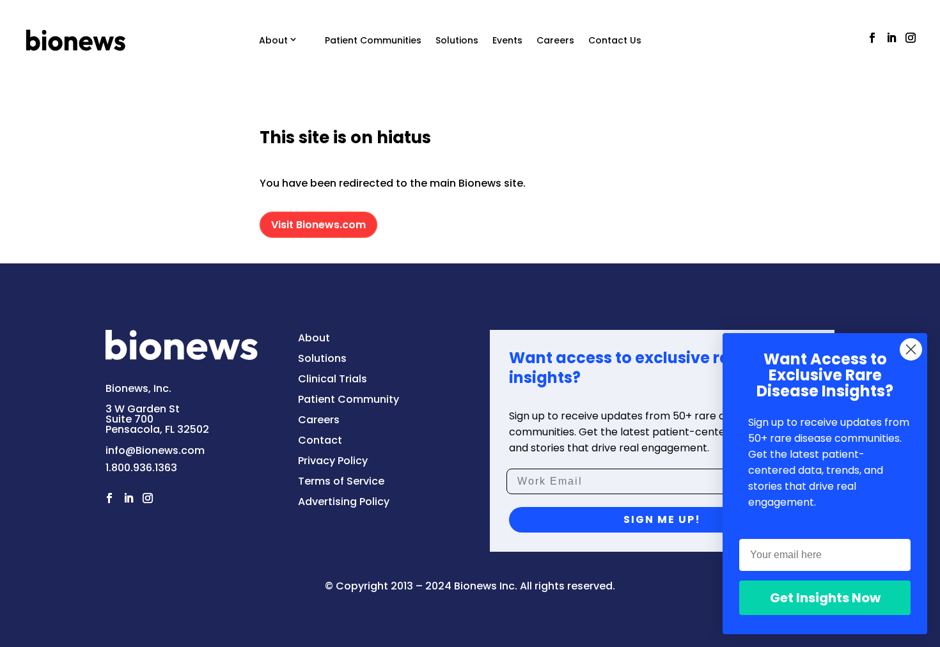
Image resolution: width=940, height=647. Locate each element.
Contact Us (614, 40)
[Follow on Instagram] (910, 37)
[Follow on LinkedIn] (891, 37)
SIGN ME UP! (662, 519)
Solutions (456, 40)
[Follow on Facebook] (872, 37)
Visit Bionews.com (318, 224)
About (273, 40)
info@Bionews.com (155, 450)
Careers (555, 40)
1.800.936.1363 (141, 467)
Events (507, 40)
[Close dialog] (911, 349)
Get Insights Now (825, 598)
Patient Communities (373, 40)
